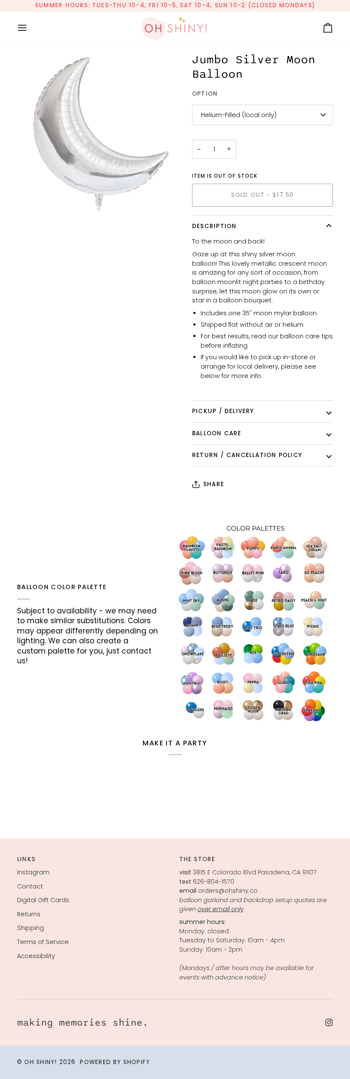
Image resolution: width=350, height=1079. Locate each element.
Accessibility (36, 956)
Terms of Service (43, 942)
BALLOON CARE (217, 433)
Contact (30, 886)
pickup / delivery (223, 411)
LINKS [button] (26, 859)
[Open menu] (30, 28)
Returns (29, 914)
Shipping (30, 928)
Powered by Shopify (115, 1062)
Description (214, 226)
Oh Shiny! (40, 1062)
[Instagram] (329, 1022)
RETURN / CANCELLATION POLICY (247, 455)
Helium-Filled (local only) (239, 115)
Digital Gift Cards (43, 900)
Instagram (33, 872)
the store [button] (197, 859)
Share (213, 484)
